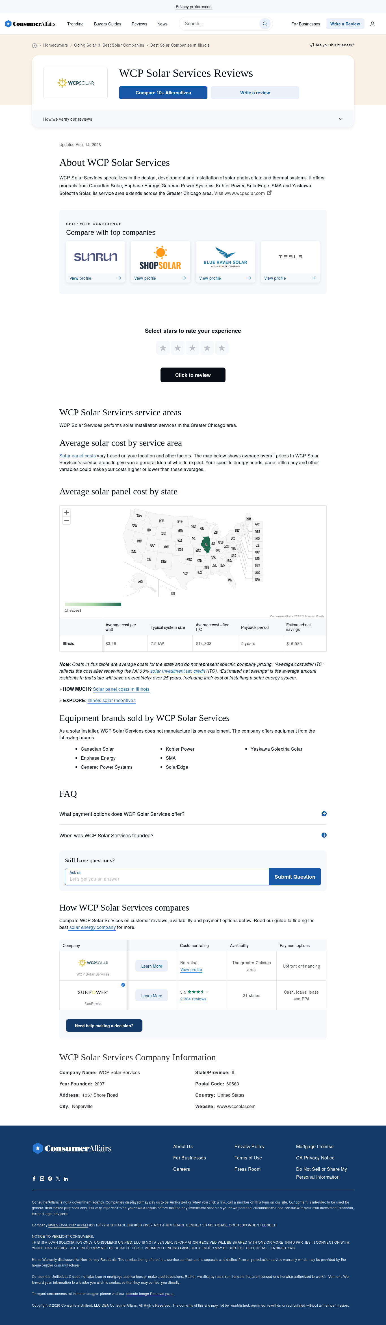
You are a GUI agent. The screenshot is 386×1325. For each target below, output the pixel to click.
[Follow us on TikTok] (50, 1178)
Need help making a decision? (104, 1025)
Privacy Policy (249, 1146)
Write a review (255, 92)
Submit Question (295, 876)
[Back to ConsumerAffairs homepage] (34, 45)
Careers (181, 1169)
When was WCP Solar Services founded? (106, 835)
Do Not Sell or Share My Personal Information (321, 1173)
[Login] (372, 24)
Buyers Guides (108, 24)
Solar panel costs (77, 455)
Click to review (193, 375)
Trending (75, 24)
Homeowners (55, 45)
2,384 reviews (193, 999)
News (162, 24)
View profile (191, 969)
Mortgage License (315, 1146)
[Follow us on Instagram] (42, 1178)
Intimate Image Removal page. (150, 1293)
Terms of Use (248, 1157)
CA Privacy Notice (315, 1157)
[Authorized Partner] (123, 984)
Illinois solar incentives (112, 700)
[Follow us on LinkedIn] (66, 1178)
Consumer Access (68, 1224)
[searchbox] (225, 24)
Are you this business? (335, 44)
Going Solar (85, 45)
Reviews (139, 24)
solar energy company (92, 927)
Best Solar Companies (123, 45)
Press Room (248, 1169)
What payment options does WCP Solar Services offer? (122, 813)
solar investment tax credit (177, 671)
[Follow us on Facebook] (34, 1178)
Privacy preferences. (194, 6)
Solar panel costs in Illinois (121, 689)
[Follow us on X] (58, 1178)
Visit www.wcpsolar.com (239, 193)
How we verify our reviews (67, 119)
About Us (183, 1146)
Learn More (151, 966)
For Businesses (305, 24)
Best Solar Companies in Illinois (179, 45)
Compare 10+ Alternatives (163, 92)
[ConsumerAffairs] (30, 23)
